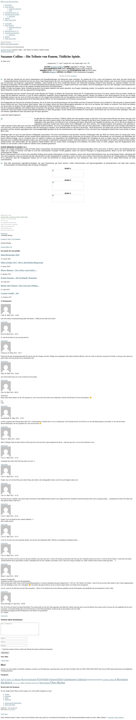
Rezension (4, 233)
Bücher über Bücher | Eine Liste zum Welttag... (20, 286)
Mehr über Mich (10, 20)
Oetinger (52, 72)
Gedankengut (69, 679)
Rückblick (6, 682)
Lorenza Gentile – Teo (10, 293)
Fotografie (42, 679)
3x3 (2, 679)
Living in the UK (109, 679)
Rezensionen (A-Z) (12, 13)
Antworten (4, 322)
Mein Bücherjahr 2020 (10, 255)
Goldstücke (82, 679)
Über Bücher (9, 7)
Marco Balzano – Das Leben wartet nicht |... (19, 270)
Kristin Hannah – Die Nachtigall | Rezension (19, 278)
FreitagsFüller (56, 679)
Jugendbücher (9, 51)
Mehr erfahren (119, 717)
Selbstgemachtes (16, 683)
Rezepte (12, 16)
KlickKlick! (73, 76)
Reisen (7, 18)
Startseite (8, 5)
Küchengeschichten (12, 14)
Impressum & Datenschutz (13, 703)
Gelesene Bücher (15, 9)
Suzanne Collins (56, 67)
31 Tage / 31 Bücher (12, 679)
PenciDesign (12, 709)
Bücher (9, 50)
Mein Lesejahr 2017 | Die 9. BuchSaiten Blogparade (22, 263)
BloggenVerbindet (29, 679)
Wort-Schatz (44, 683)
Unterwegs (35, 683)
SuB (10, 11)
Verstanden (110, 717)
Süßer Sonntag (25, 683)
